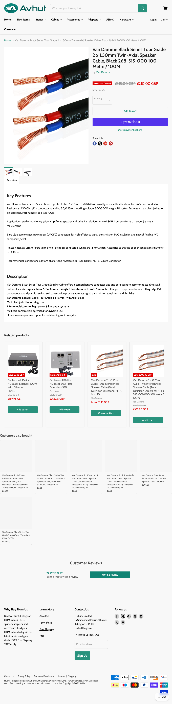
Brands (39, 19)
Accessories (74, 19)
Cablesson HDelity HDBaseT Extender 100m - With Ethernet (23, 384)
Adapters (93, 19)
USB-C (110, 19)
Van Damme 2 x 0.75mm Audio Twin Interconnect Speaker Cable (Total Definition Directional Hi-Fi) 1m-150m (106, 387)
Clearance (9, 29)
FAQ (41, 636)
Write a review (109, 574)
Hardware (125, 19)
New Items (23, 19)
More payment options (130, 130)
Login (153, 19)
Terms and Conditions (44, 676)
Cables (55, 19)
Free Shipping (46, 629)
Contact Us (9, 676)
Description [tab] (12, 180)
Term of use (45, 622)
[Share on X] (100, 143)
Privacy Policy (24, 676)
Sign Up (82, 655)
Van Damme (103, 72)
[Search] (142, 8)
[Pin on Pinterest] (111, 143)
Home (7, 19)
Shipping (72, 676)
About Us (44, 615)
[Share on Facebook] (95, 143)
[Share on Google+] (105, 143)
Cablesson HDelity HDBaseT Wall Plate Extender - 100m (61, 384)
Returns (60, 676)
